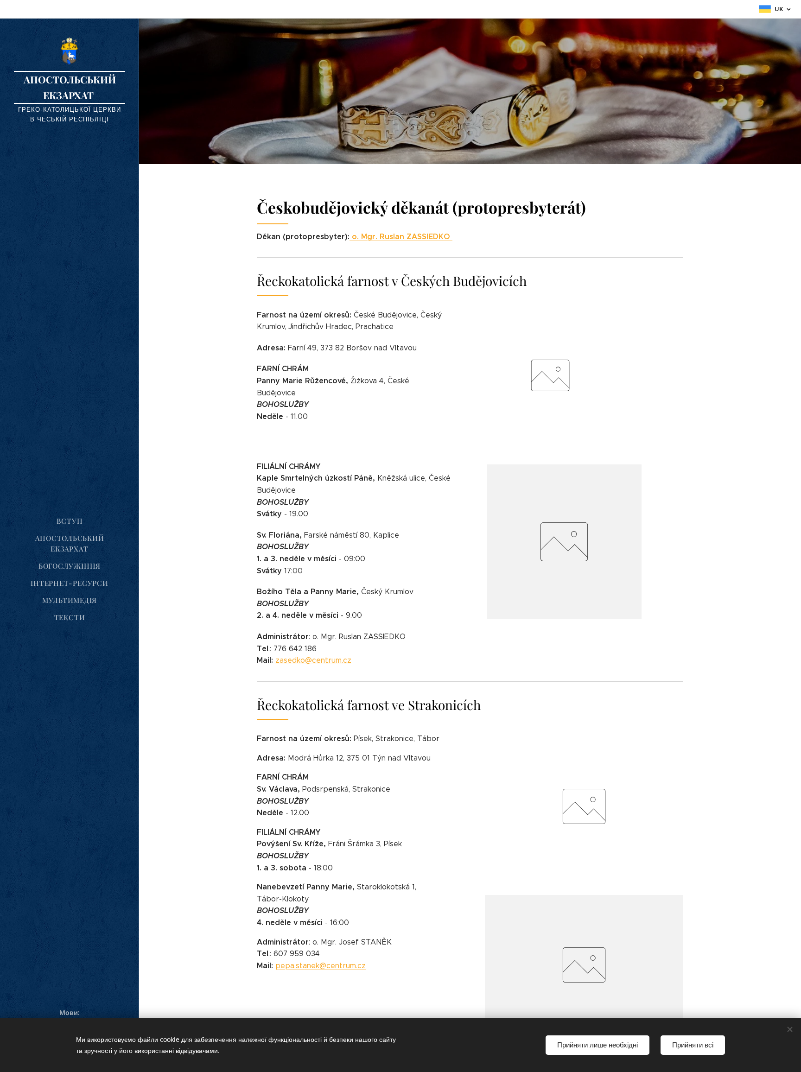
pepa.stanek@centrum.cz (320, 965)
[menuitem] (69, 521)
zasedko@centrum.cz (313, 660)
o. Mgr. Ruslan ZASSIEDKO (402, 236)
